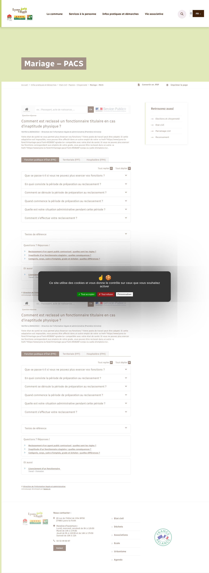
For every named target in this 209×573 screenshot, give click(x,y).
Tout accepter (87, 294)
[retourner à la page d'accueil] (19, 14)
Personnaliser (124, 294)
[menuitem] (55, 14)
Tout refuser (107, 294)
